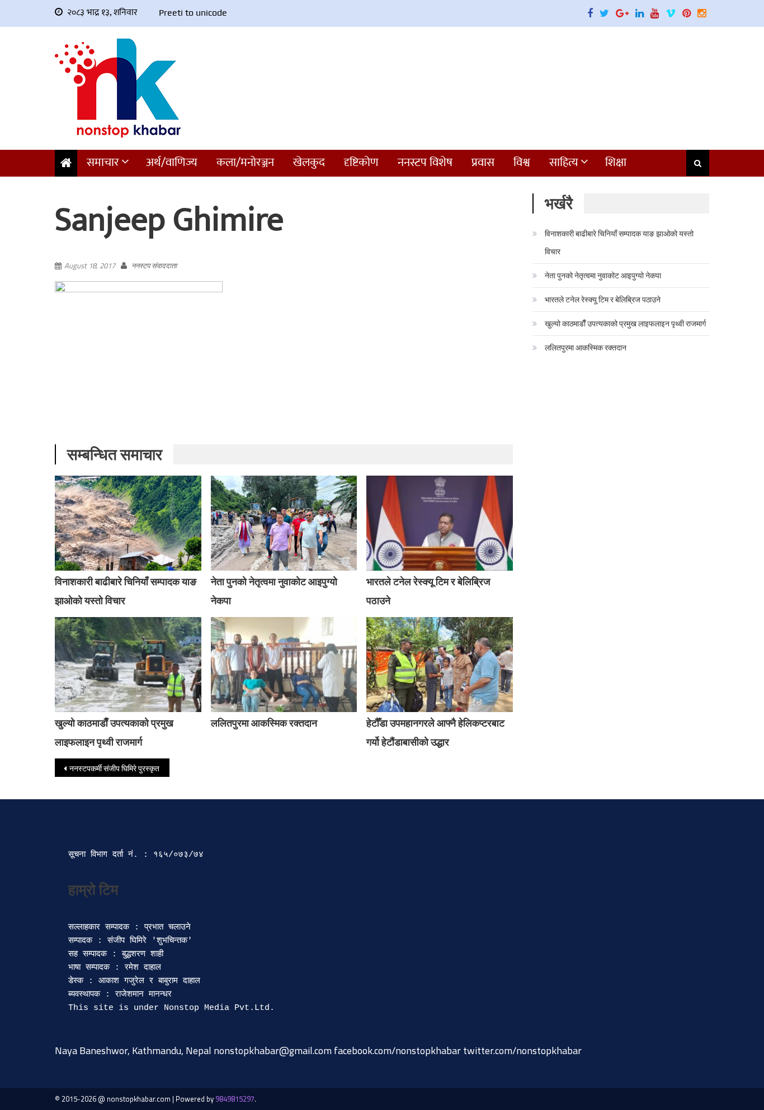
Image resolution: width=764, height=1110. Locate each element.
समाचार (103, 162)
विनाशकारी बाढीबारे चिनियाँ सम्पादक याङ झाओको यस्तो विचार (619, 242)
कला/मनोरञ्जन (245, 162)
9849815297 (234, 1098)
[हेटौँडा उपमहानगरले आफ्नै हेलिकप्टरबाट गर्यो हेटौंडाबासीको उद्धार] (439, 672)
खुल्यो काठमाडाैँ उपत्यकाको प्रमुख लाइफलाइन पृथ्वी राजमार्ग (625, 323)
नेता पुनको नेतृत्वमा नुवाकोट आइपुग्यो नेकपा (603, 275)
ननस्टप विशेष (425, 162)
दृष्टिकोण (361, 162)
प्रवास (482, 162)
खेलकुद (309, 162)
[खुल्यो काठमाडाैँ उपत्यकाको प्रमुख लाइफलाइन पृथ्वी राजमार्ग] (128, 665)
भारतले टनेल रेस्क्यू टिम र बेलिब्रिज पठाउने (603, 299)
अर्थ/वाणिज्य (171, 162)
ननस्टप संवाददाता (154, 265)
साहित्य (563, 162)
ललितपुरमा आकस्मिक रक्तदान (264, 722)
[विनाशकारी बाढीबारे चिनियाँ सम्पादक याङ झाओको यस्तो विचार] (128, 523)
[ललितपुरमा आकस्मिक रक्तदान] (284, 664)
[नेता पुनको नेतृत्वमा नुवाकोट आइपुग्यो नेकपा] (284, 530)
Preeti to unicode (193, 12)
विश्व (521, 162)
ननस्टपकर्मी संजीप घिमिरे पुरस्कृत (114, 768)
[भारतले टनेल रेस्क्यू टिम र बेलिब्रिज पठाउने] (439, 523)
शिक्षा (615, 162)
